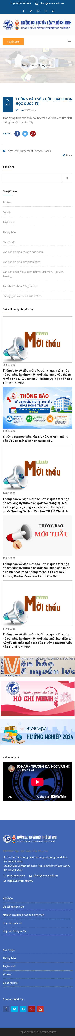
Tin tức (7, 202)
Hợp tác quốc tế (12, 923)
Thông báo (44, 65)
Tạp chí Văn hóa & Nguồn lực (20, 286)
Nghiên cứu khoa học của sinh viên (23, 915)
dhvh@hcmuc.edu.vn (51, 3)
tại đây (29, 122)
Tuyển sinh (13, 41)
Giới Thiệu (9, 950)
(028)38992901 (22, 3)
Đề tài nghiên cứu (13, 906)
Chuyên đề (9, 242)
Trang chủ (28, 65)
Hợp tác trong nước (15, 931)
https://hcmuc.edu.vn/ (20, 880)
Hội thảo (8, 898)
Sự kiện (7, 212)
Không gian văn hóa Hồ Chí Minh (22, 296)
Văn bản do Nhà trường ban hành (23, 252)
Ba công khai (10, 982)
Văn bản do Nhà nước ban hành (21, 262)
